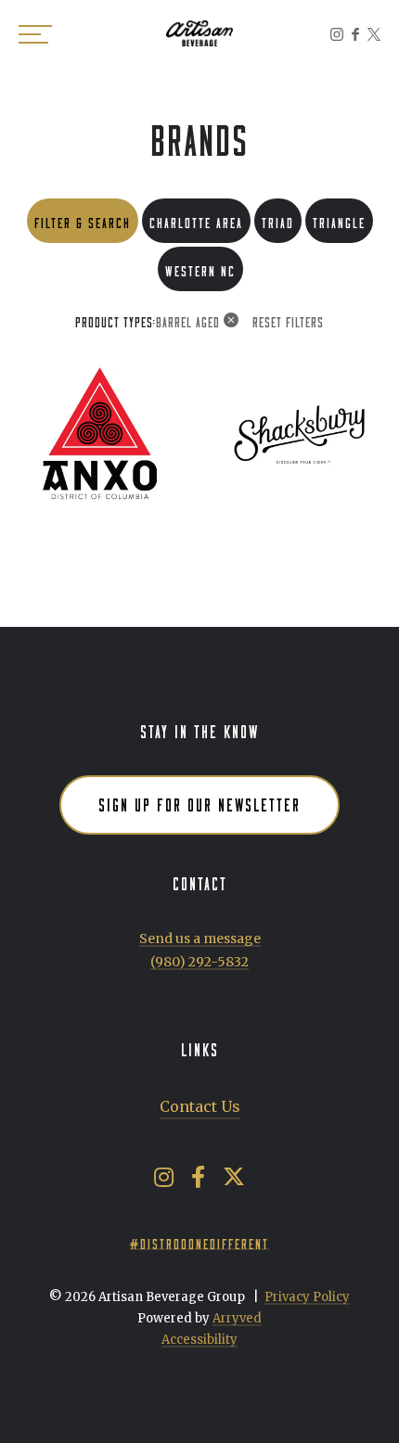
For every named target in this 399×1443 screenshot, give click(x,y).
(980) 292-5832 (199, 961)
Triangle (339, 220)
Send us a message (200, 938)
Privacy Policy (307, 1297)
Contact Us (200, 1106)
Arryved (237, 1318)
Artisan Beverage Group (199, 33)
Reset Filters (288, 320)
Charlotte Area (196, 220)
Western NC (200, 268)
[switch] (37, 33)
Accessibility (199, 1339)
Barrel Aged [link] (188, 320)
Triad (278, 220)
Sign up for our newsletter (199, 802)
